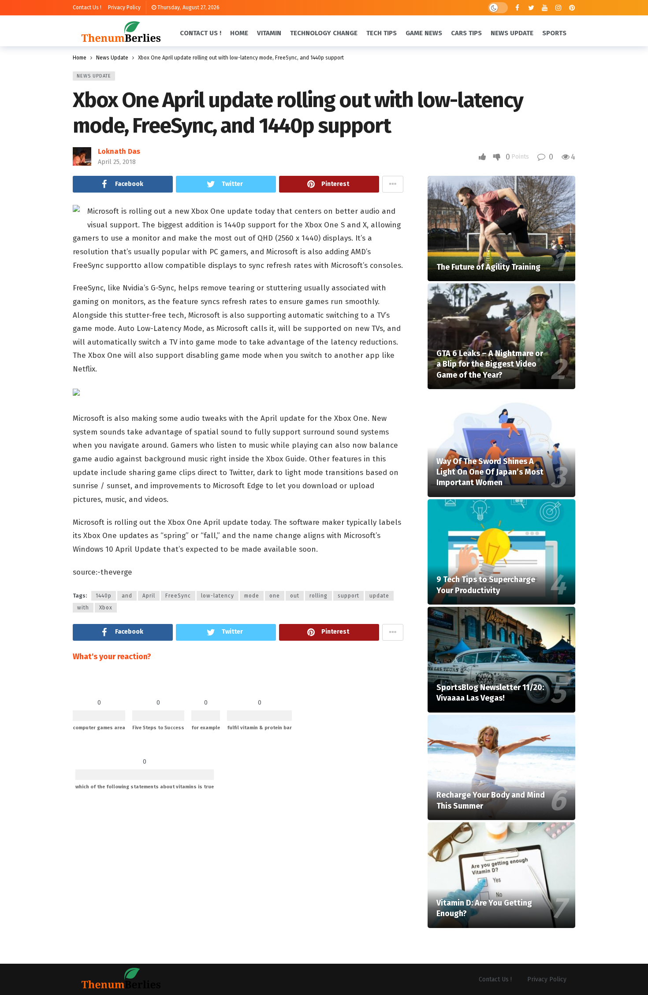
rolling (318, 596)
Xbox (105, 608)
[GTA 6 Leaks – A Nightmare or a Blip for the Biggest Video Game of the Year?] (501, 336)
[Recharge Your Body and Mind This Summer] (501, 768)
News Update (94, 76)
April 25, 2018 (117, 162)
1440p (104, 596)
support (348, 596)
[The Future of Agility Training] (501, 229)
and (127, 596)
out (294, 596)
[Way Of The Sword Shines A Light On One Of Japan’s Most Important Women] (501, 444)
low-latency (217, 596)
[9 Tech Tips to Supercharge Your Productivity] (501, 552)
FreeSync (178, 596)
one (274, 596)
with (83, 608)
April (148, 596)
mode (251, 596)
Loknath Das (119, 151)
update (379, 596)
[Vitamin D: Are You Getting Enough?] (501, 875)
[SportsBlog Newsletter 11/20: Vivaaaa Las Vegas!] (501, 660)
